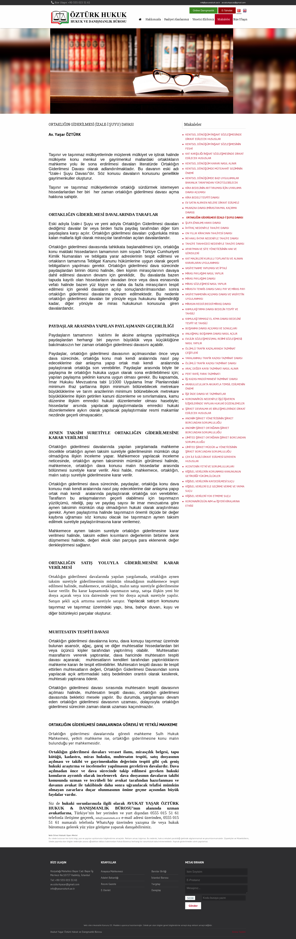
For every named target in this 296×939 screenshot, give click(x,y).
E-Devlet (105, 890)
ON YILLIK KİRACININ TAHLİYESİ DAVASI (208, 233)
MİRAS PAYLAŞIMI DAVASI (200, 278)
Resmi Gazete (108, 884)
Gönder (193, 905)
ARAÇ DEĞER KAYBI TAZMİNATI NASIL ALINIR (211, 368)
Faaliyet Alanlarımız (176, 19)
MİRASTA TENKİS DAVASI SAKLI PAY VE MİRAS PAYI (215, 289)
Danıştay (156, 890)
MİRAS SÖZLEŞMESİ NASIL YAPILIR (205, 284)
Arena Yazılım (239, 931)
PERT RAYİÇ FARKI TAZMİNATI (202, 373)
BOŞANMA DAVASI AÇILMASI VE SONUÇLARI (211, 328)
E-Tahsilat (227, 10)
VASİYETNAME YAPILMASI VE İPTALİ (206, 268)
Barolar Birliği (158, 871)
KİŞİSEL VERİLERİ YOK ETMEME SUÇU (208, 496)
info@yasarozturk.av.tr (210, 2)
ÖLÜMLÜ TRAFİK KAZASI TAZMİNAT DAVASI (210, 363)
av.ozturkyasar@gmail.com (234, 2)
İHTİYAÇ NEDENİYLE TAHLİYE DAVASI (207, 228)
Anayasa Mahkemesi (112, 871)
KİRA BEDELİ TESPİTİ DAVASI (202, 197)
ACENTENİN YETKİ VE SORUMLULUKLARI (209, 466)
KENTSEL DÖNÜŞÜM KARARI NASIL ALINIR (210, 163)
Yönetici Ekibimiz (203, 19)
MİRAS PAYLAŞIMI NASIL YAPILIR (204, 273)
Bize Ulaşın (240, 19)
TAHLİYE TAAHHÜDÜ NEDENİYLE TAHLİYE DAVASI (214, 243)
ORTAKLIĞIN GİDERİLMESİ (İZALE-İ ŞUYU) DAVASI (214, 217)
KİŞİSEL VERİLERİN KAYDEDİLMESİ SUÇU (209, 481)
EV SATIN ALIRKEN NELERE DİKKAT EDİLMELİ (212, 202)
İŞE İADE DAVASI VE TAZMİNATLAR (205, 394)
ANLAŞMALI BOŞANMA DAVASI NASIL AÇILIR (211, 333)
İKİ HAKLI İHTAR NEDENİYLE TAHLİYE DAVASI (211, 238)
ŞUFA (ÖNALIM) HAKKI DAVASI (203, 222)
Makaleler (224, 19)
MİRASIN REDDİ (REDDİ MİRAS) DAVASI (208, 304)
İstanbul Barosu (159, 877)
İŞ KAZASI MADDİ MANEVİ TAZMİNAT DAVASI (211, 379)
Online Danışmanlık (203, 10)
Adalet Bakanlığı (109, 877)
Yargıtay (155, 884)
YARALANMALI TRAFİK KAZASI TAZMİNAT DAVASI (213, 358)
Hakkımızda (153, 19)
